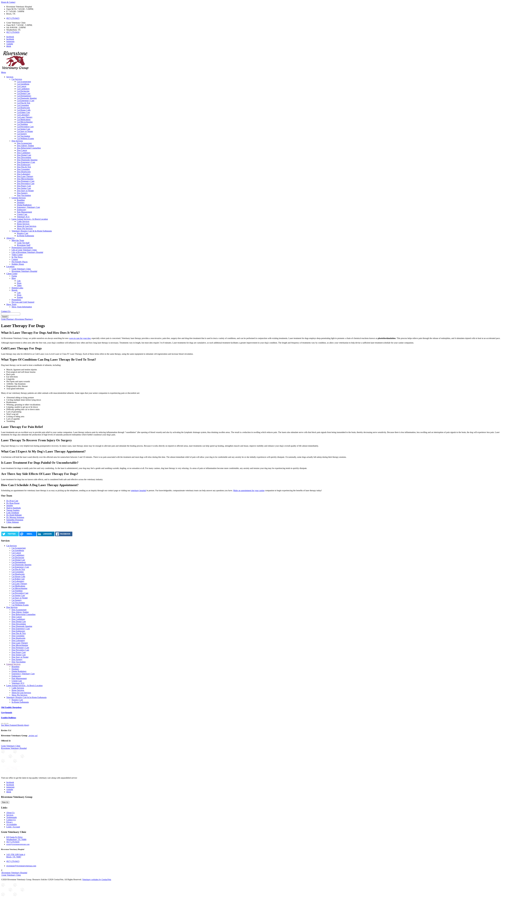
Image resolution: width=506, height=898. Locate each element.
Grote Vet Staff (23, 243)
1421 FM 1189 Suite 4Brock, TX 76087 (15, 855)
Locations (10, 266)
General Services (19, 198)
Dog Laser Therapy (25, 176)
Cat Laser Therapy (24, 117)
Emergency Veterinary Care (28, 207)
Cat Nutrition (22, 124)
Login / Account (13, 827)
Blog (14, 278)
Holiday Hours (18, 264)
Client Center (11, 273)
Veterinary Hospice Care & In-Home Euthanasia (32, 231)
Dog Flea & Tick (24, 167)
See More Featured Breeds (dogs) (15, 725)
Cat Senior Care (23, 129)
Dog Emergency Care (26, 162)
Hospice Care (22, 233)
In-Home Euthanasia (25, 236)
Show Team (11, 304)
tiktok (8, 46)
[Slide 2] (7, 723)
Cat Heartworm (23, 108)
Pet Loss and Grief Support (23, 302)
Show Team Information (22, 307)
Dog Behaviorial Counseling (29, 148)
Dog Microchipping (25, 179)
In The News (17, 257)
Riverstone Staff (23, 245)
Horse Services (23, 224)
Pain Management (24, 212)
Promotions (16, 300)
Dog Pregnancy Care (25, 181)
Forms (14, 276)
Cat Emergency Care (25, 100)
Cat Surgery (22, 134)
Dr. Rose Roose (13, 503)
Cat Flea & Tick (23, 103)
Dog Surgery (22, 193)
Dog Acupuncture (24, 143)
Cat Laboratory (23, 115)
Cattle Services (23, 221)
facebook (10, 37)
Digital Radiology (24, 205)
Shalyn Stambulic (13, 508)
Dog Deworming (24, 157)
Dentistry (21, 202)
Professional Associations (22, 247)
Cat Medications (23, 119)
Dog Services (17, 141)
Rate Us (5, 802)
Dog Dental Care (24, 155)
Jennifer (9, 505)
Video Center (17, 255)
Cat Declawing (23, 91)
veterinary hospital (138, 490)
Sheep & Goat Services (26, 226)
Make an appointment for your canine (248, 490)
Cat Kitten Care (23, 112)
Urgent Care (22, 214)
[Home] (15, 70)
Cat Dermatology (24, 96)
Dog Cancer (22, 150)
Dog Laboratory (23, 174)
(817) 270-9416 (12, 32)
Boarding (21, 200)
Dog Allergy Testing (25, 145)
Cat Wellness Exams (25, 138)
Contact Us (5, 311)
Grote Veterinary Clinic (21, 269)
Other (19, 285)
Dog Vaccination (24, 195)
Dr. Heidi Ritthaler (14, 515)
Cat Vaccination (23, 136)
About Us (10, 238)
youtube (9, 44)
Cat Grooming (23, 105)
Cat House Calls (23, 110)
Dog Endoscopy (23, 164)
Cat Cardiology (23, 89)
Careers (15, 259)
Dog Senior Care (24, 188)
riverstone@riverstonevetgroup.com (21, 866)
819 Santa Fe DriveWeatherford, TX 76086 (16, 838)
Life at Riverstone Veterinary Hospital (27, 252)
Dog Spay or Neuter (25, 191)
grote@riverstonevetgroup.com (18, 844)
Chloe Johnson (12, 522)
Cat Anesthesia (23, 84)
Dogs (19, 283)
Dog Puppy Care (24, 186)
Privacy (9, 822)
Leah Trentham (12, 512)
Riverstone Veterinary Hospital (24, 271)
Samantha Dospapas (14, 520)
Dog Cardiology (23, 153)
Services (9, 77)
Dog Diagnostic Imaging (27, 160)
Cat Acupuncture (24, 81)
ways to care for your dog (80, 338)
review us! (33, 735)
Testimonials (11, 817)
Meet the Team (18, 240)
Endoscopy (21, 209)
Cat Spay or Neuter (25, 131)
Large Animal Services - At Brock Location (30, 219)
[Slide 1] (5, 723)
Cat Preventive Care (25, 127)
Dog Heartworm (24, 172)
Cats (19, 281)
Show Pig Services (25, 228)
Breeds (14, 290)
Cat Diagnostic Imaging (27, 98)
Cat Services (17, 79)
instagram (10, 41)
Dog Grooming (23, 169)
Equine (20, 297)
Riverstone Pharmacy (24, 319)
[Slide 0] (2, 723)
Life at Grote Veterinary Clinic (24, 250)
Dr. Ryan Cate (12, 501)
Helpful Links (17, 288)
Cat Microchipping (25, 122)
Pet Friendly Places (20, 262)
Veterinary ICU (23, 217)
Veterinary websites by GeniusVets (96, 879)
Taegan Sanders (13, 510)
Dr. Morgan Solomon (15, 517)
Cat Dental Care (23, 93)
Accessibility (11, 824)
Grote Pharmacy (8, 319)
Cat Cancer (21, 86)
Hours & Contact (8, 2)
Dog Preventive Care (25, 183)
